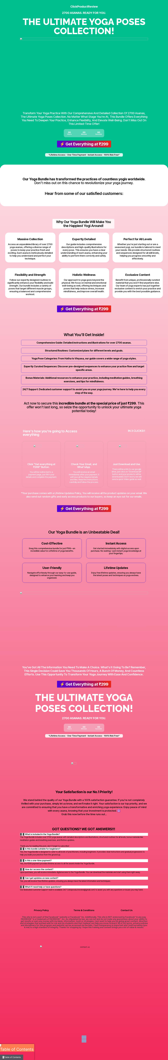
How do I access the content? (39, 869)
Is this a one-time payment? (38, 860)
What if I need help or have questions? (43, 887)
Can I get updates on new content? (41, 878)
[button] (84, 834)
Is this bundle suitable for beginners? (42, 849)
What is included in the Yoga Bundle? (42, 834)
